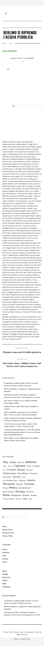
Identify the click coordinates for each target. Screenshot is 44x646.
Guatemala (33, 473)
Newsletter (29, 483)
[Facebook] (20, 627)
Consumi (11, 469)
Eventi (4, 562)
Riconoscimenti (8, 533)
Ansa (4, 466)
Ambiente (30, 461)
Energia (21, 469)
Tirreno (25, 495)
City (4, 470)
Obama (5, 488)
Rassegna (20, 491)
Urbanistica (6, 587)
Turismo (18, 499)
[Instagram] (23, 627)
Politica (13, 487)
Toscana (34, 495)
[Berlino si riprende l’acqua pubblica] (22, 85)
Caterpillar (36, 466)
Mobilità (31, 480)
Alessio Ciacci (7, 530)
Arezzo (10, 466)
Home (4, 43)
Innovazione (7, 477)
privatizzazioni (25, 487)
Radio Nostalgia (8, 491)
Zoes (30, 499)
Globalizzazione (9, 473)
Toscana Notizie (8, 499)
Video (24, 498)
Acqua (10, 43)
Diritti (4, 556)
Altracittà (20, 462)
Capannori (19, 465)
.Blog (5, 462)
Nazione (19, 484)
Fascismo (29, 470)
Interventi (17, 476)
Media (4, 571)
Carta (29, 465)
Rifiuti (6, 495)
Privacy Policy (7, 536)
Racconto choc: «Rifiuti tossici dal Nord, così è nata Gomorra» (22, 365)
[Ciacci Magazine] (22, 13)
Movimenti (12, 51)
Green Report (22, 473)
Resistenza (30, 491)
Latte (23, 477)
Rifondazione (16, 495)
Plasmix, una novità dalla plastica (22, 352)
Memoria (23, 480)
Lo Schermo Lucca (10, 480)
